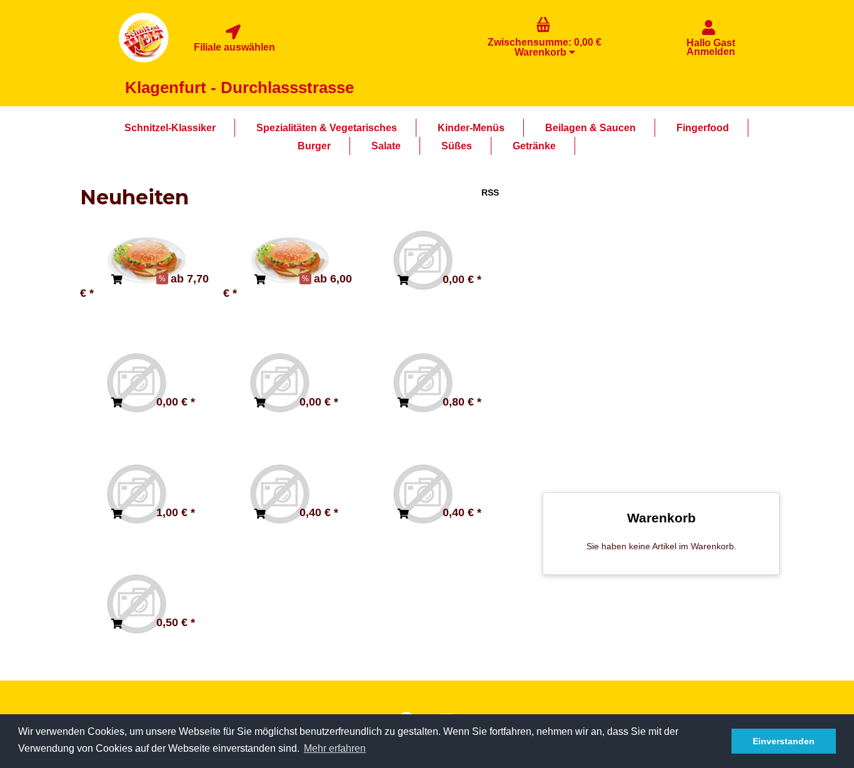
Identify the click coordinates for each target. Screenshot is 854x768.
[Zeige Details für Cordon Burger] (289, 260)
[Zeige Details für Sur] (136, 382)
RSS (490, 192)
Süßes (456, 146)
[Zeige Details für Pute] (279, 382)
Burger (314, 146)
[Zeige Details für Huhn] (422, 260)
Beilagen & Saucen (590, 127)
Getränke (534, 146)
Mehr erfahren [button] (335, 748)
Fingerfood (702, 127)
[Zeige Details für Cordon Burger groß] (146, 260)
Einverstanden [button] (784, 741)
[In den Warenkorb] (117, 279)
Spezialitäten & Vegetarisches (326, 127)
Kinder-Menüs (471, 127)
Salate (386, 146)
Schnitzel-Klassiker (170, 127)
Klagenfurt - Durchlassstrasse (239, 87)
